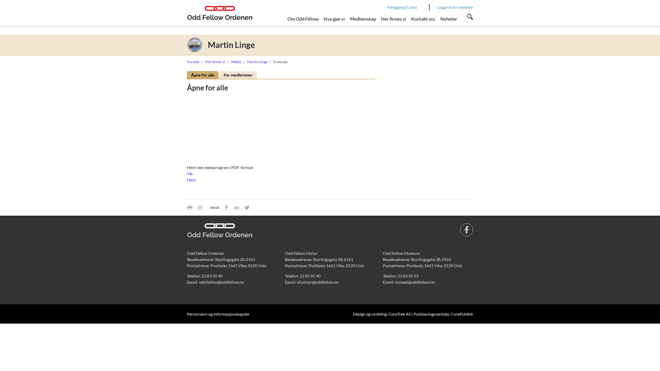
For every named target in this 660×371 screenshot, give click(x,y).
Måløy (236, 62)
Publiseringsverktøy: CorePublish (443, 313)
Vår (190, 173)
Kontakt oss (423, 19)
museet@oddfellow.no (415, 282)
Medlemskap (363, 19)
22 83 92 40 (212, 275)
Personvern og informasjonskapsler (218, 313)
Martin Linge (257, 62)
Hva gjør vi (334, 19)
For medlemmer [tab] (238, 74)
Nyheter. (449, 19)
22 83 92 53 (408, 275)
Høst (191, 179)
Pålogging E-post (402, 7)
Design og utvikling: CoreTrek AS (382, 313)
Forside (193, 62)
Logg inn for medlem (455, 7)
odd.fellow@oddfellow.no (221, 282)
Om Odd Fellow (303, 19)
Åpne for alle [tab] (202, 74)
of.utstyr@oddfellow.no (318, 282)
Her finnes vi (393, 19)
